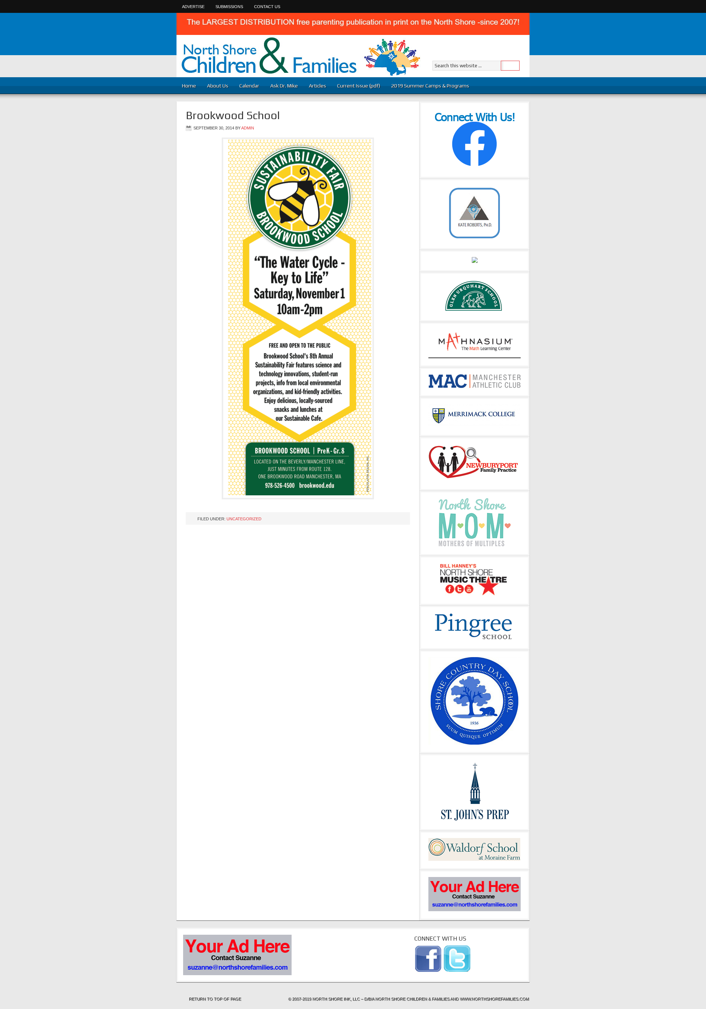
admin (247, 128)
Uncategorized (244, 519)
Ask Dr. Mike (284, 86)
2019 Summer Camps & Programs (430, 86)
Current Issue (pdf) (358, 86)
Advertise (193, 6)
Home (189, 86)
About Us (217, 86)
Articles (314, 86)
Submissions (229, 6)
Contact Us (267, 6)
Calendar (249, 86)
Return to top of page (215, 999)
